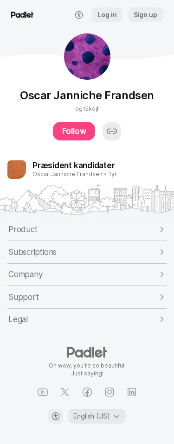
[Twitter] (65, 392)
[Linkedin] (131, 392)
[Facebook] (87, 392)
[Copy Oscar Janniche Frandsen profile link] (112, 131)
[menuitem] (78, 14)
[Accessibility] (55, 416)
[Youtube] (42, 392)
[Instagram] (109, 392)
